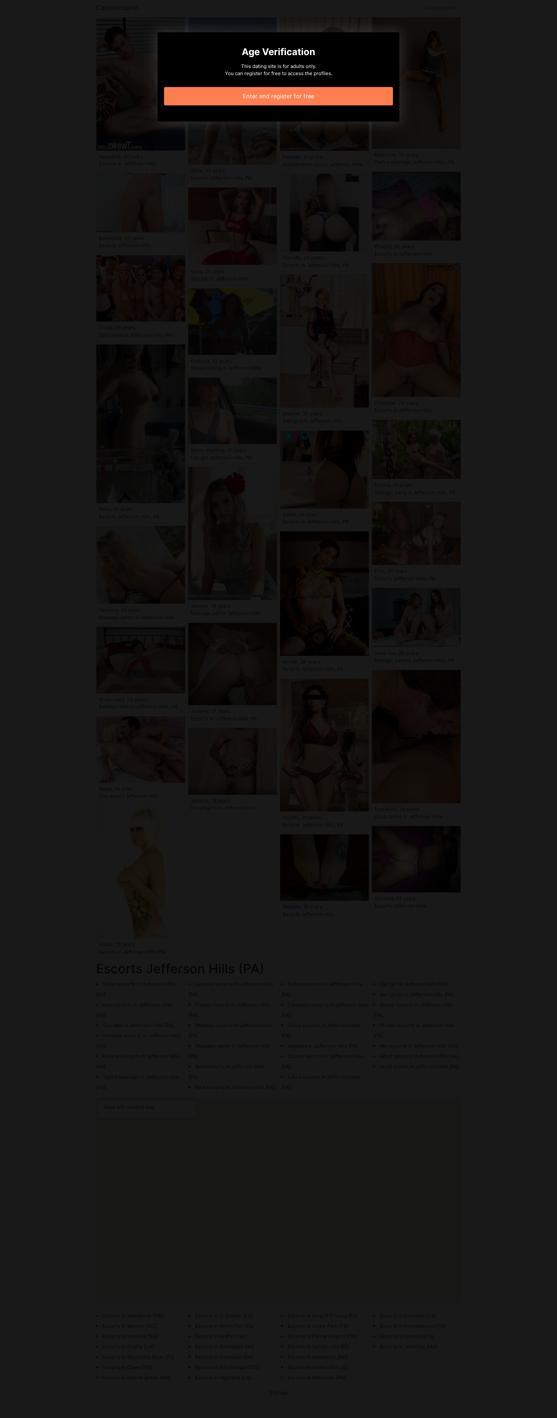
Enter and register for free (278, 96)
